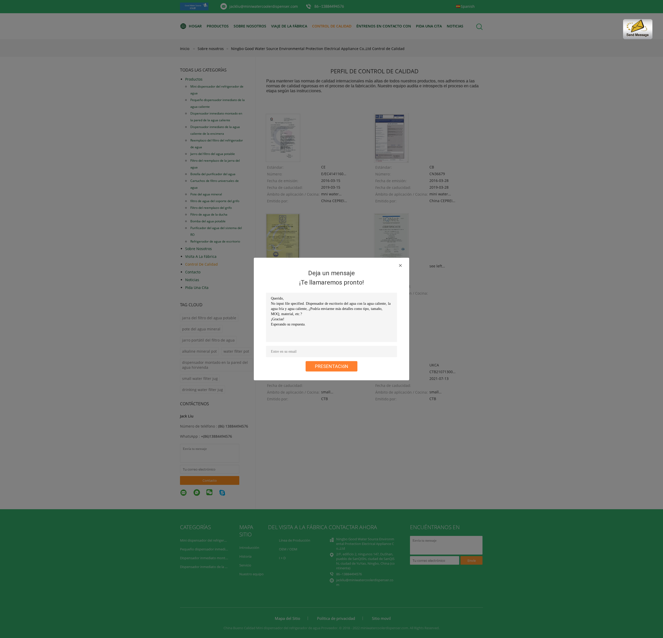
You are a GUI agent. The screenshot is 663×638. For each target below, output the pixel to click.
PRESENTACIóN (331, 366)
